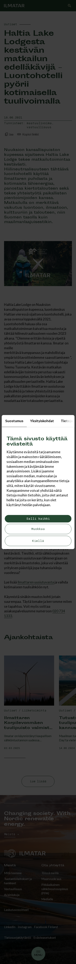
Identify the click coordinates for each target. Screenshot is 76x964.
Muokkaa (38, 529)
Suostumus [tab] (14, 421)
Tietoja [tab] (66, 421)
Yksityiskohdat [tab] (42, 421)
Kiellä (38, 540)
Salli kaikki (38, 518)
